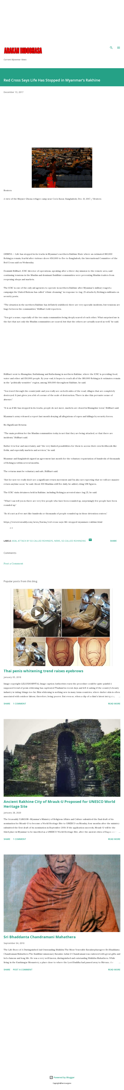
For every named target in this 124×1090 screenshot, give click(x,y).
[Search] (111, 47)
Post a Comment (13, 563)
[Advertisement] (62, 21)
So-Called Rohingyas (73, 540)
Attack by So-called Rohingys (35, 540)
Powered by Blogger (64, 1077)
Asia (14, 540)
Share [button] (113, 540)
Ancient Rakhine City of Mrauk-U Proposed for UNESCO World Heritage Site (59, 804)
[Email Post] (90, 540)
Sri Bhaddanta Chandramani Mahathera (40, 936)
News (57, 540)
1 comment (19, 703)
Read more (114, 703)
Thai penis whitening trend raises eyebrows (43, 670)
